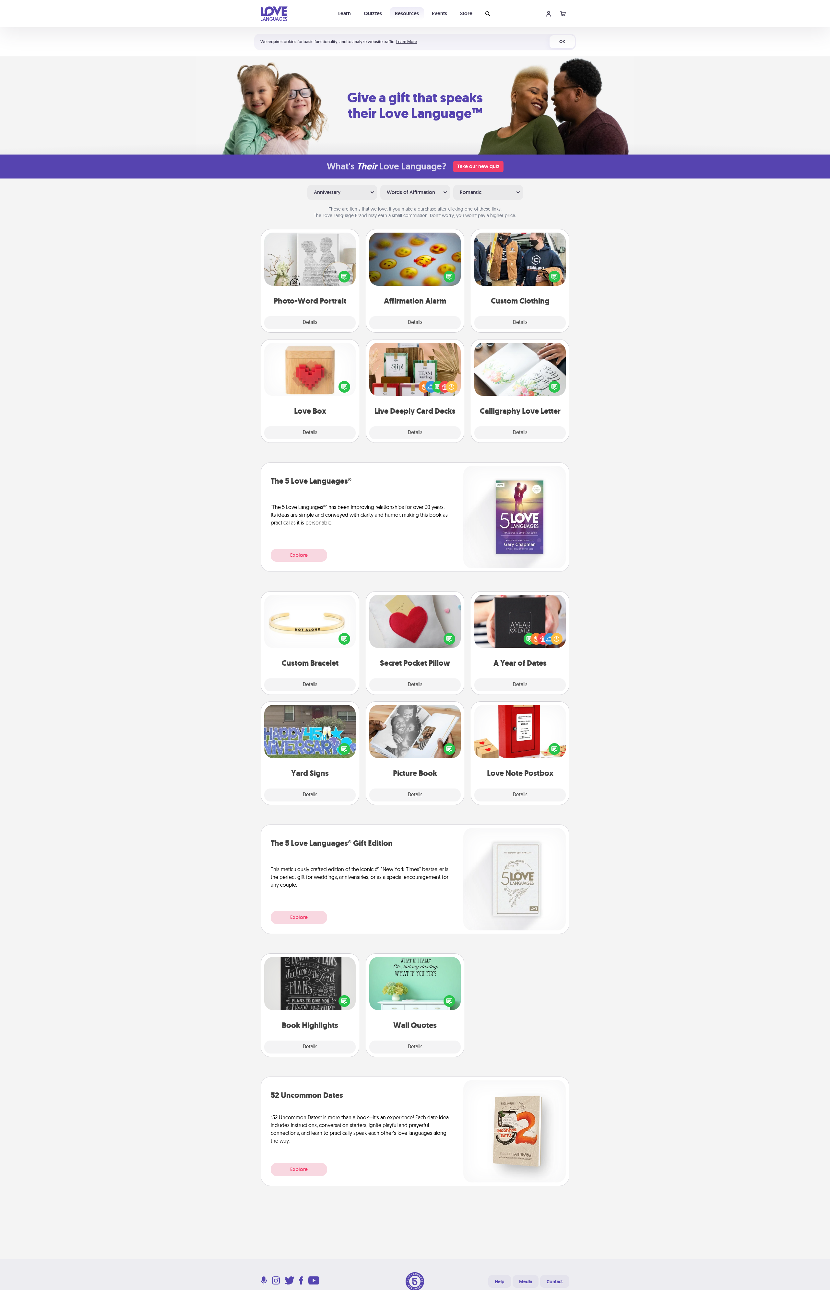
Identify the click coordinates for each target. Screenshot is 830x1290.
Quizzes (373, 13)
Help (499, 1281)
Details (310, 322)
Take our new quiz (478, 166)
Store (466, 13)
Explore (299, 555)
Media (525, 1281)
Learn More (406, 41)
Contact (555, 1281)
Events (439, 13)
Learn (344, 13)
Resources (407, 13)
